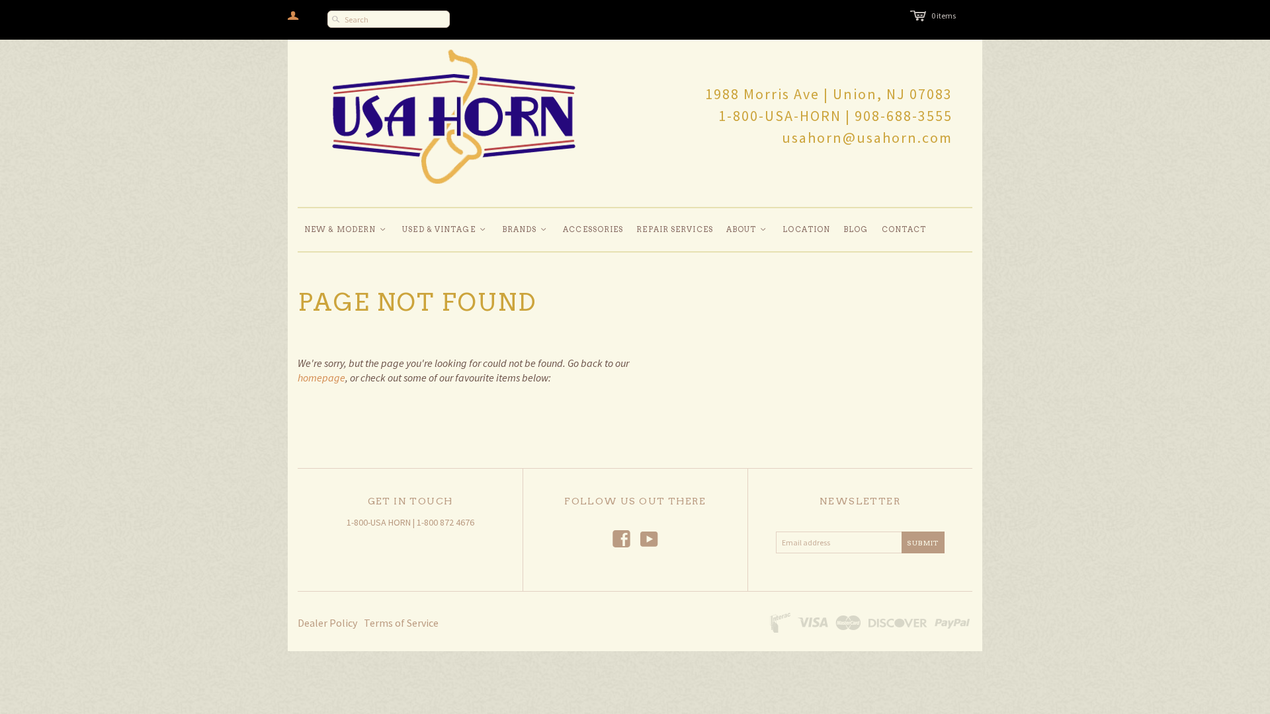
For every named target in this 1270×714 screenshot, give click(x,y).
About (747, 229)
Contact (904, 229)
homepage (321, 377)
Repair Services (674, 229)
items (943, 15)
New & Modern (345, 229)
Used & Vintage (444, 229)
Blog (855, 229)
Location (806, 229)
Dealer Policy (327, 622)
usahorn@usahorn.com (867, 137)
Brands (525, 229)
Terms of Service (401, 622)
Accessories (593, 229)
